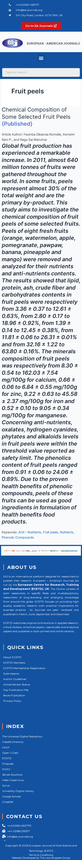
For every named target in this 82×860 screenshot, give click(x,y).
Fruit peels (50, 532)
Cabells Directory (13, 741)
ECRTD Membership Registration (24, 668)
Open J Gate (10, 752)
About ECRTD (12, 657)
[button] (41, 58)
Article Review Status (16, 684)
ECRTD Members (14, 662)
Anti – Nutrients (29, 532)
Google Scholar (11, 796)
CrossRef (7, 801)
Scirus (6, 785)
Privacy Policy (12, 700)
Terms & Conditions (41, 855)
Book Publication (14, 695)
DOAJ (6, 769)
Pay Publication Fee (15, 690)
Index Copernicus (13, 780)
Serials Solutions (12, 774)
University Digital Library (18, 791)
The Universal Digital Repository (22, 736)
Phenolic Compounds (18, 537)
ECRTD (7, 758)
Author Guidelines (14, 679)
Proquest (8, 763)
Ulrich (6, 747)
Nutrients (66, 532)
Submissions (11, 673)
